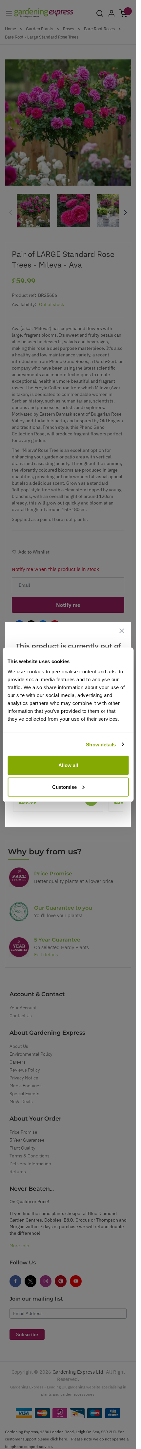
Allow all (68, 765)
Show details (101, 744)
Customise (64, 786)
